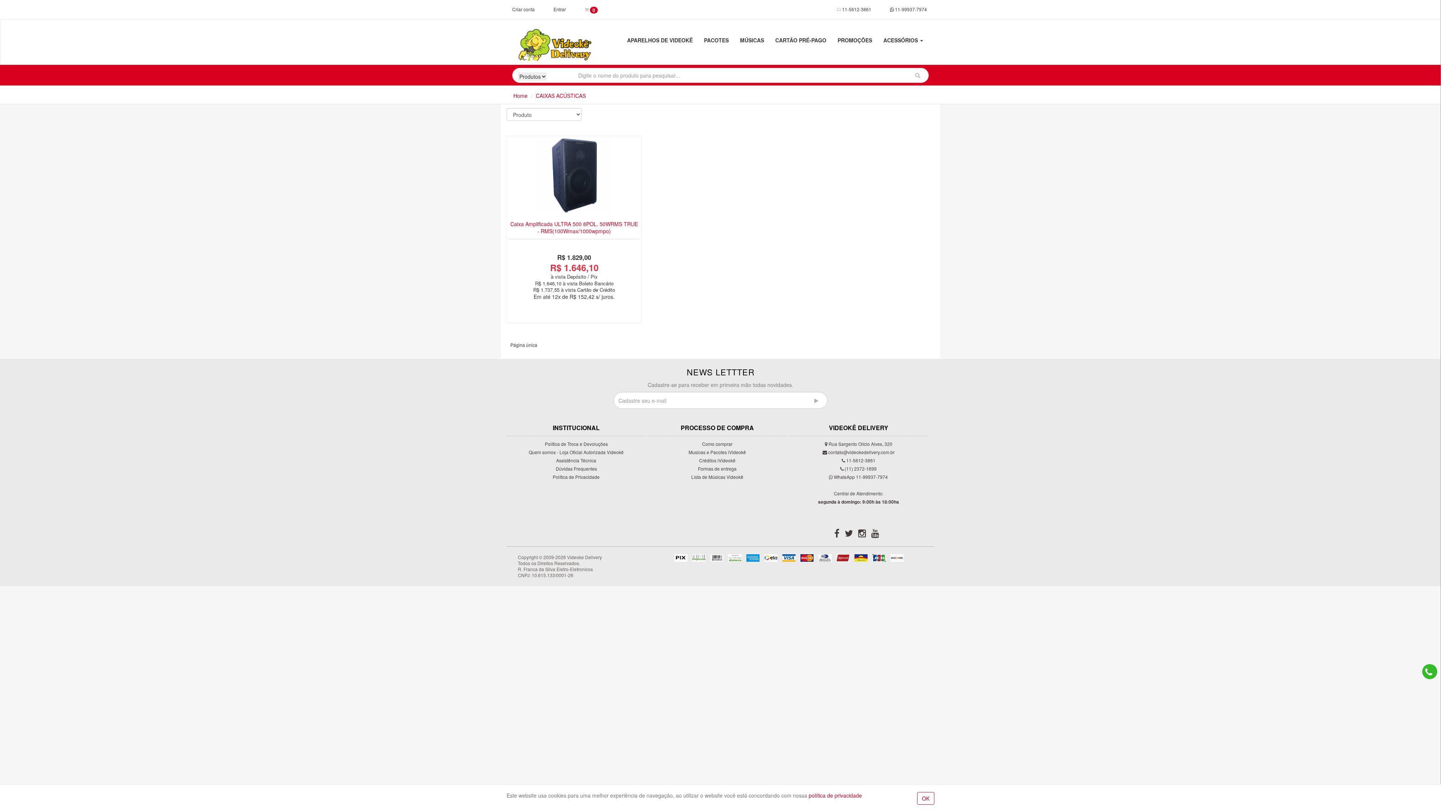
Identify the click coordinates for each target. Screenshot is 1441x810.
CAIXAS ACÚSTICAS (561, 95)
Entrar (560, 9)
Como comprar (717, 444)
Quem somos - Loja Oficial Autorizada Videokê (576, 452)
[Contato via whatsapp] (1429, 671)
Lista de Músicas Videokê (717, 477)
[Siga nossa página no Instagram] (862, 534)
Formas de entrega (717, 468)
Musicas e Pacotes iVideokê (717, 452)
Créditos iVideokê (717, 460)
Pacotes (716, 40)
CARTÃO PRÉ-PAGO (800, 40)
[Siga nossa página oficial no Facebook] (836, 534)
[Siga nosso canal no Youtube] (875, 534)
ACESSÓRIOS (901, 40)
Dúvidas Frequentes (576, 468)
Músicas (752, 40)
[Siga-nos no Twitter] (849, 534)
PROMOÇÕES (855, 40)
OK (926, 798)
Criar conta (523, 9)
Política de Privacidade (576, 477)
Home (520, 95)
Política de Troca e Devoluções (576, 444)
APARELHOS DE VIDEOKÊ (660, 40)
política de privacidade (835, 795)
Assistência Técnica (576, 460)
